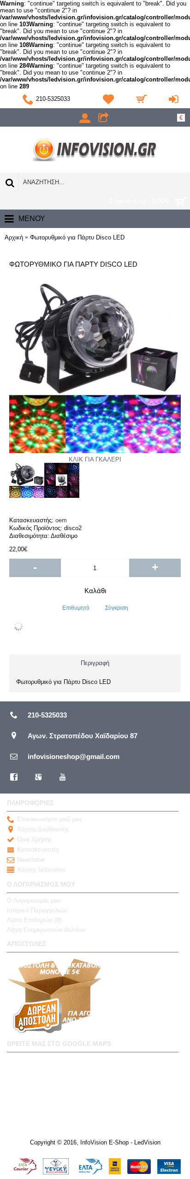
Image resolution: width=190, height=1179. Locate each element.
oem (61, 520)
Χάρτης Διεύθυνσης (43, 829)
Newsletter (31, 859)
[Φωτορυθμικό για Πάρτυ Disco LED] (26, 480)
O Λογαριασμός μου (33, 900)
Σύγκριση (116, 608)
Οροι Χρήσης (34, 839)
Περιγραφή (95, 663)
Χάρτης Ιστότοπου (41, 869)
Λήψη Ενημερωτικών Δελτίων (46, 929)
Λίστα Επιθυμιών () (34, 919)
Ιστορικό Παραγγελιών (37, 910)
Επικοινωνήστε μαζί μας (49, 819)
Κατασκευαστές (38, 849)
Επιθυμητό (75, 608)
